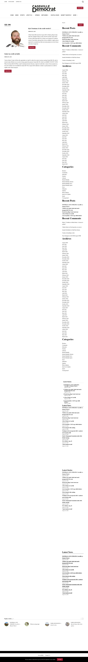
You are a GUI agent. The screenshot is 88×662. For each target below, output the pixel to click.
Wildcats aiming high (34, 624)
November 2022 (65, 151)
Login (5, 1)
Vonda (63, 60)
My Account (11, 1)
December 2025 (65, 84)
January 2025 (65, 104)
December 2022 (65, 149)
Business (64, 170)
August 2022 (65, 156)
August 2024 (65, 113)
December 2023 (65, 128)
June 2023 (64, 138)
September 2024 (65, 111)
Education (64, 174)
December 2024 (65, 106)
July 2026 (64, 72)
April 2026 (64, 77)
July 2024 (64, 115)
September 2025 (65, 90)
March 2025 (65, 100)
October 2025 (65, 88)
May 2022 (64, 162)
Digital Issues (55, 15)
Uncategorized (65, 198)
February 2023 (65, 146)
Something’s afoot (71, 60)
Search (63, 22)
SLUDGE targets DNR (76, 63)
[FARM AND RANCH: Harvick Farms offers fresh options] (67, 624)
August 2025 (65, 91)
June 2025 (64, 95)
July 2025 (64, 93)
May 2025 (64, 97)
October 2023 (65, 131)
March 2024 (65, 122)
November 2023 (65, 129)
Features (64, 176)
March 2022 (65, 164)
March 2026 (65, 79)
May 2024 (64, 118)
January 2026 (65, 82)
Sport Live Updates (66, 194)
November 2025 (65, 86)
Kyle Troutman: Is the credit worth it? (39, 28)
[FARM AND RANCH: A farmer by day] (47, 624)
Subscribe (80, 7)
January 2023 (65, 147)
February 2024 (65, 124)
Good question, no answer (76, 54)
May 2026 (64, 75)
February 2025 (65, 102)
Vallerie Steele (65, 54)
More (74, 15)
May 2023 (64, 140)
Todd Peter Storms (76, 57)
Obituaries (44, 15)
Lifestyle (29, 15)
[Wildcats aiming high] (27, 624)
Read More (32, 48)
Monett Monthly (66, 15)
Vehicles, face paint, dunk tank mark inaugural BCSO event (72, 390)
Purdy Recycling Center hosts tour (70, 39)
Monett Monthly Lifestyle (67, 181)
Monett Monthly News (67, 183)
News (16, 15)
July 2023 (64, 137)
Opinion (37, 15)
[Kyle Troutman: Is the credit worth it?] (15, 38)
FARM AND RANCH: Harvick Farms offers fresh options (76, 624)
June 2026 (64, 73)
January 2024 (65, 126)
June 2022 (64, 160)
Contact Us (18, 1)
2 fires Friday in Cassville (68, 41)
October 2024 (65, 109)
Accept (59, 659)
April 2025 (64, 99)
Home (12, 15)
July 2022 (64, 158)
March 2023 (65, 144)
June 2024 (64, 117)
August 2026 (65, 70)
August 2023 (65, 135)
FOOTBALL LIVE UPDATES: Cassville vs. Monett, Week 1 (71, 385)
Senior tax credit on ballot (12, 54)
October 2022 (65, 153)
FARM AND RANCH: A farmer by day (56, 624)
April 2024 (64, 120)
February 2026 (65, 81)
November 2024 (65, 108)
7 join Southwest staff (67, 444)
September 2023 (65, 133)
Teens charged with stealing (68, 427)
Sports (22, 15)
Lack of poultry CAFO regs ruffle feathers (72, 43)
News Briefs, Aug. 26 (67, 441)
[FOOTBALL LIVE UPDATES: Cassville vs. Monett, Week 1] (6, 624)
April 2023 (64, 142)
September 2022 (65, 155)
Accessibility (41, 655)
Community (64, 172)
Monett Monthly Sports (67, 185)
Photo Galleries (65, 192)
